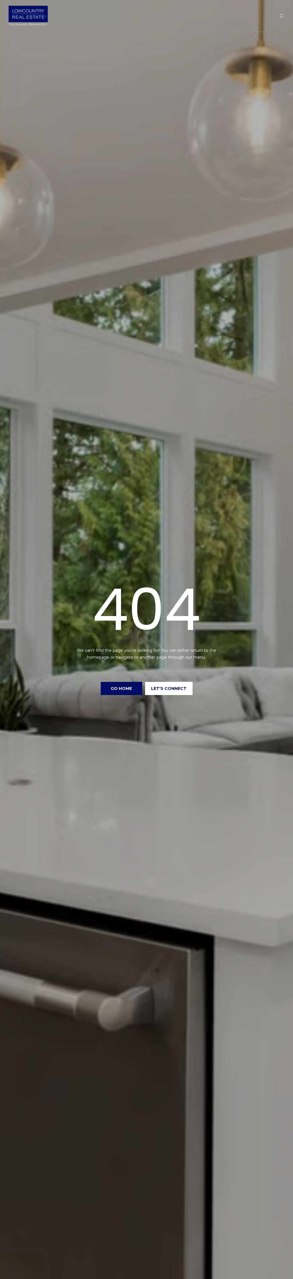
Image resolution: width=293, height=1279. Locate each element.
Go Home (121, 688)
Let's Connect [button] (169, 688)
